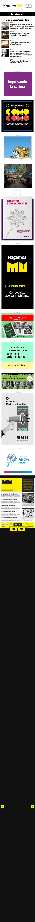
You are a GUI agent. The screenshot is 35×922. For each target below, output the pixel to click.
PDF (21, 529)
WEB (13, 529)
